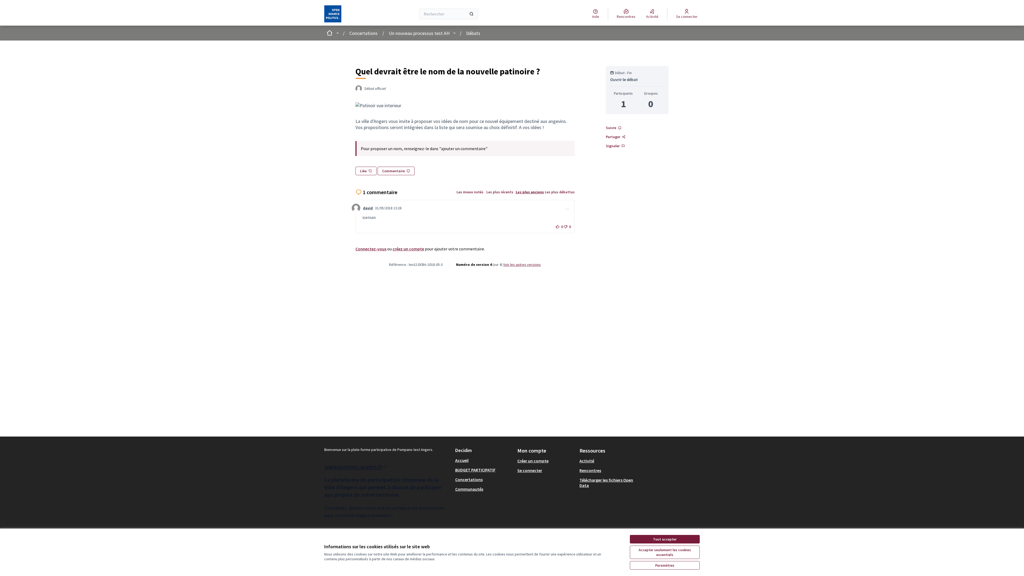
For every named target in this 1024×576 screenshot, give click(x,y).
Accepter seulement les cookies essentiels (665, 552)
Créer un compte (533, 460)
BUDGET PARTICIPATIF (475, 470)
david (368, 208)
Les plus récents (499, 192)
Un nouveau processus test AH (419, 33)
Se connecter (529, 470)
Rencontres (590, 470)
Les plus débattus (560, 192)
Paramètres (664, 565)
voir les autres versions (522, 264)
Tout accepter (665, 539)
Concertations (363, 33)
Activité (586, 460)
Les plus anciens (530, 192)
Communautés (469, 489)
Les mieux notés (470, 192)
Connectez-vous (370, 248)
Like (363, 171)
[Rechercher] (471, 14)
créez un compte (408, 248)
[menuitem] (484, 460)
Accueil (462, 460)
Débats (473, 33)
